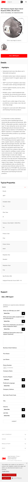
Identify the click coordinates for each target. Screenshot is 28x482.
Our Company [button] (7, 434)
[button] (17, 478)
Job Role (5, 413)
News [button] (4, 439)
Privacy (18, 456)
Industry (5, 406)
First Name (6, 353)
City (4, 401)
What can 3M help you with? (11, 310)
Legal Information (11, 456)
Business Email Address (10, 348)
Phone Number (7, 365)
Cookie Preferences (12, 458)
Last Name (6, 359)
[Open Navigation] (26, 2)
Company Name (7, 371)
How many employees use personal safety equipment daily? (13, 325)
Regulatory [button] (6, 443)
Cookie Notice (5, 471)
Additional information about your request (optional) (13, 333)
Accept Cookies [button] (6, 478)
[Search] (22, 2)
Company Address (8, 389)
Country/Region (7, 376)
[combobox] (5, 368)
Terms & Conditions (12, 457)
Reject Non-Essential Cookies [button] (9, 474)
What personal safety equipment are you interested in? (13, 317)
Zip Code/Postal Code (9, 395)
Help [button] (3, 448)
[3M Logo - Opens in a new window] (3, 2)
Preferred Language (9, 383)
